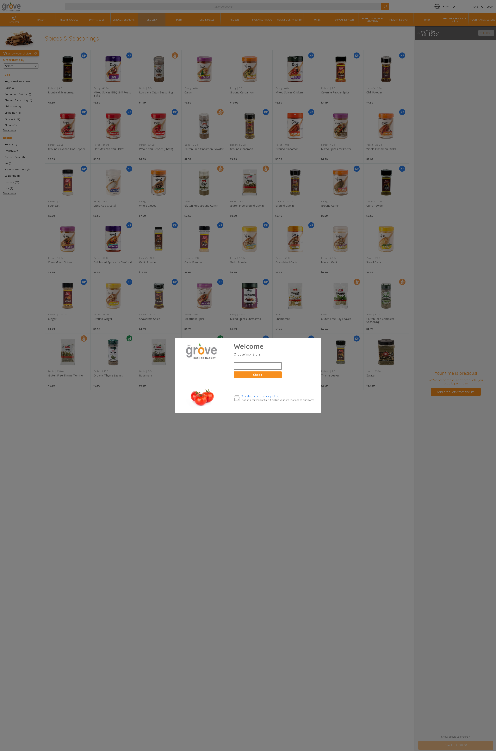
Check (257, 375)
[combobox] (258, 366)
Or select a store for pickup (260, 396)
